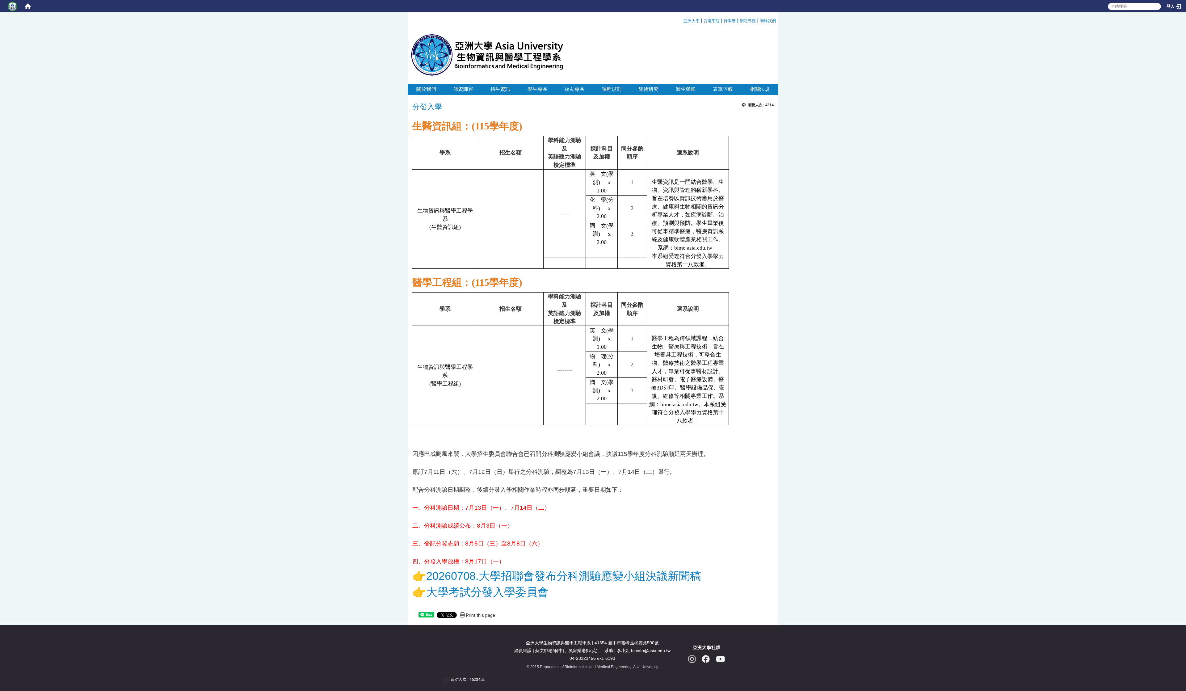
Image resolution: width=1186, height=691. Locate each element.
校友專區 (574, 89)
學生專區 (537, 89)
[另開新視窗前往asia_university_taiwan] (692, 659)
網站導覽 (748, 21)
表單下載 (723, 89)
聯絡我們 (768, 21)
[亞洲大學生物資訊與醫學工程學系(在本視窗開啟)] (487, 55)
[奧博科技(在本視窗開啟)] (447, 679)
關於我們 (426, 89)
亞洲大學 (691, 21)
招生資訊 (500, 89)
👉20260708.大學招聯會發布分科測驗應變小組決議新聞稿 (556, 576)
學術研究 (648, 89)
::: (681, 20)
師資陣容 (463, 89)
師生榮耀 (686, 89)
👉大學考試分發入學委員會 (480, 592)
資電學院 (712, 21)
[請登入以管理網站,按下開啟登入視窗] (12, 6)
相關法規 (760, 89)
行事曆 (730, 21)
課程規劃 (611, 89)
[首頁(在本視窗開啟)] (28, 6)
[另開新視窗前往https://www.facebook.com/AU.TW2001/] (706, 659)
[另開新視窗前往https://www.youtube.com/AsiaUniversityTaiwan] (720, 659)
